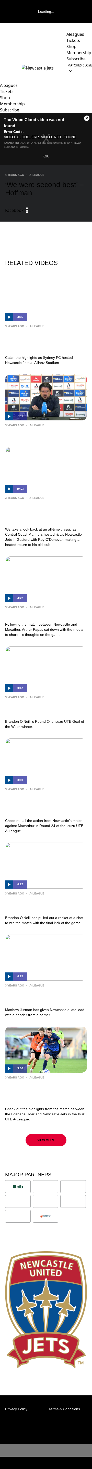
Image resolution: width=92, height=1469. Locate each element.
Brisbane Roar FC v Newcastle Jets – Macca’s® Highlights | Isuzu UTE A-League (46, 1092)
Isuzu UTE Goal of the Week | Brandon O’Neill (39, 708)
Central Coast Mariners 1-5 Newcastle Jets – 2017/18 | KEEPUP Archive (37, 512)
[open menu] (4, 68)
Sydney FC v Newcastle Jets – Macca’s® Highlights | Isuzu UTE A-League (44, 341)
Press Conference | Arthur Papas (44, 432)
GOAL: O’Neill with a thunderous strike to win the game (44, 904)
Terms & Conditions (64, 1409)
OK (46, 156)
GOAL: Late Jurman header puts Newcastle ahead (43, 996)
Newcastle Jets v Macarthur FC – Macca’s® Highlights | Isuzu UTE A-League (44, 804)
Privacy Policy (16, 1409)
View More (46, 1140)
